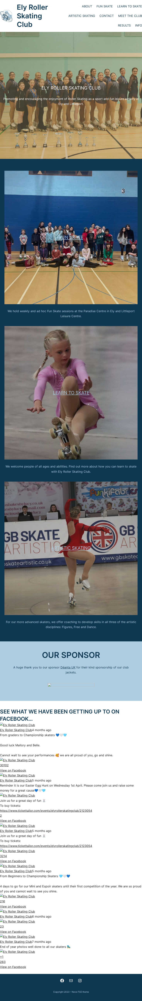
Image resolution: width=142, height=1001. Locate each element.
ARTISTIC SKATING (71, 548)
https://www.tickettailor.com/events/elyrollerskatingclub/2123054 (46, 810)
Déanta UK (67, 667)
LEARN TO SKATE (71, 392)
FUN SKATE (71, 237)
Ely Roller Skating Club (32, 16)
